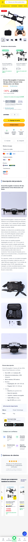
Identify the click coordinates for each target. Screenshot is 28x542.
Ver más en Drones (23, 480)
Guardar (8, 140)
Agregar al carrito (15, 120)
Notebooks (14, 6)
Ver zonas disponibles (20, 101)
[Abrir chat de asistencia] (24, 533)
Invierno (20, 6)
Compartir (21, 140)
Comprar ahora (14, 124)
